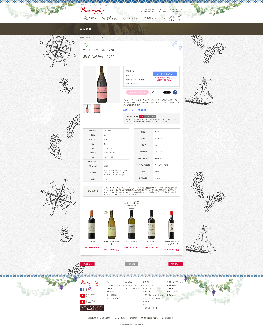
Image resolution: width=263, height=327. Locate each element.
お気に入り (136, 92)
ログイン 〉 (163, 9)
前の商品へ (88, 264)
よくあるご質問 (106, 318)
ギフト (146, 305)
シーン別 (147, 301)
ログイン (170, 288)
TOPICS (109, 288)
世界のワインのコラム (132, 288)
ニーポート (89, 37)
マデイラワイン (149, 285)
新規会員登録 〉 (150, 9)
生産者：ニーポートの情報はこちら (134, 110)
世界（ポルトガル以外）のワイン (155, 295)
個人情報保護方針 (168, 318)
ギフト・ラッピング (113, 298)
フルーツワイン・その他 (152, 298)
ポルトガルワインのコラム (133, 285)
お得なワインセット (150, 308)
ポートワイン (148, 288)
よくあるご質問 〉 (161, 11)
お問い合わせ (171, 295)
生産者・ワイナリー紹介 (175, 282)
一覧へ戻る (131, 264)
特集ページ (110, 292)
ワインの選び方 (112, 295)
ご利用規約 (134, 318)
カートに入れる (166, 74)
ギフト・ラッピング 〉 (148, 11)
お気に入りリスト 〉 (176, 9)
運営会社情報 (93, 318)
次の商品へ (175, 264)
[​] (175, 92)
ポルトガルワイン (150, 292)
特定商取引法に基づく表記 (150, 318)
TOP (83, 37)
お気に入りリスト (173, 292)
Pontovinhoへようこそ (114, 285)
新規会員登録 (171, 285)
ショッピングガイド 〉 (176, 11)
